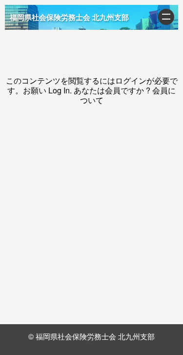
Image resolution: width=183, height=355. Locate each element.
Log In (59, 90)
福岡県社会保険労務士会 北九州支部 (69, 17)
